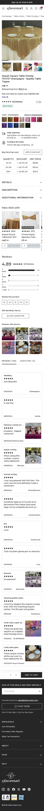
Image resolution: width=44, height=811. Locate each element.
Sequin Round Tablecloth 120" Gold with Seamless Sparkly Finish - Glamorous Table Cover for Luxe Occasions (11, 235)
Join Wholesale (8, 727)
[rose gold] (21, 119)
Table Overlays (32, 16)
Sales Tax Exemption (11, 736)
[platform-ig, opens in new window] (3, 789)
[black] (27, 125)
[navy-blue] (16, 125)
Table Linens (19, 16)
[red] (16, 119)
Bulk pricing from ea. (14, 89)
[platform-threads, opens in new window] (8, 789)
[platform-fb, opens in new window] (13, 789)
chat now (24, 706)
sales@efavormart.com (28, 700)
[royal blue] (10, 125)
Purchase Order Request (12, 731)
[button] (6, 67)
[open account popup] (31, 8)
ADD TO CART (14, 246)
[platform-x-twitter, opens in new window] (18, 789)
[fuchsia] (33, 119)
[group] (22, 2)
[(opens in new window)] (6, 797)
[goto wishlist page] (36, 8)
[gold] (10, 119)
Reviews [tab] (9, 361)
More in (33, 115)
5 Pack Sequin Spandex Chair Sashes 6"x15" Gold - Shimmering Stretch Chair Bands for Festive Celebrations (30, 235)
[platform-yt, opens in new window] (24, 789)
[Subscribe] (39, 691)
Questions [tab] (27, 361)
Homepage (6, 16)
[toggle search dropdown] (26, 8)
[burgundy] (39, 119)
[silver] (21, 125)
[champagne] (4, 119)
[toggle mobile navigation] (3, 8)
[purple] (4, 125)
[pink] (27, 119)
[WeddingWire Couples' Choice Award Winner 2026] (14, 797)
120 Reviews (17, 102)
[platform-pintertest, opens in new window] (29, 789)
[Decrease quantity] (5, 675)
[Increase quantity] (16, 675)
